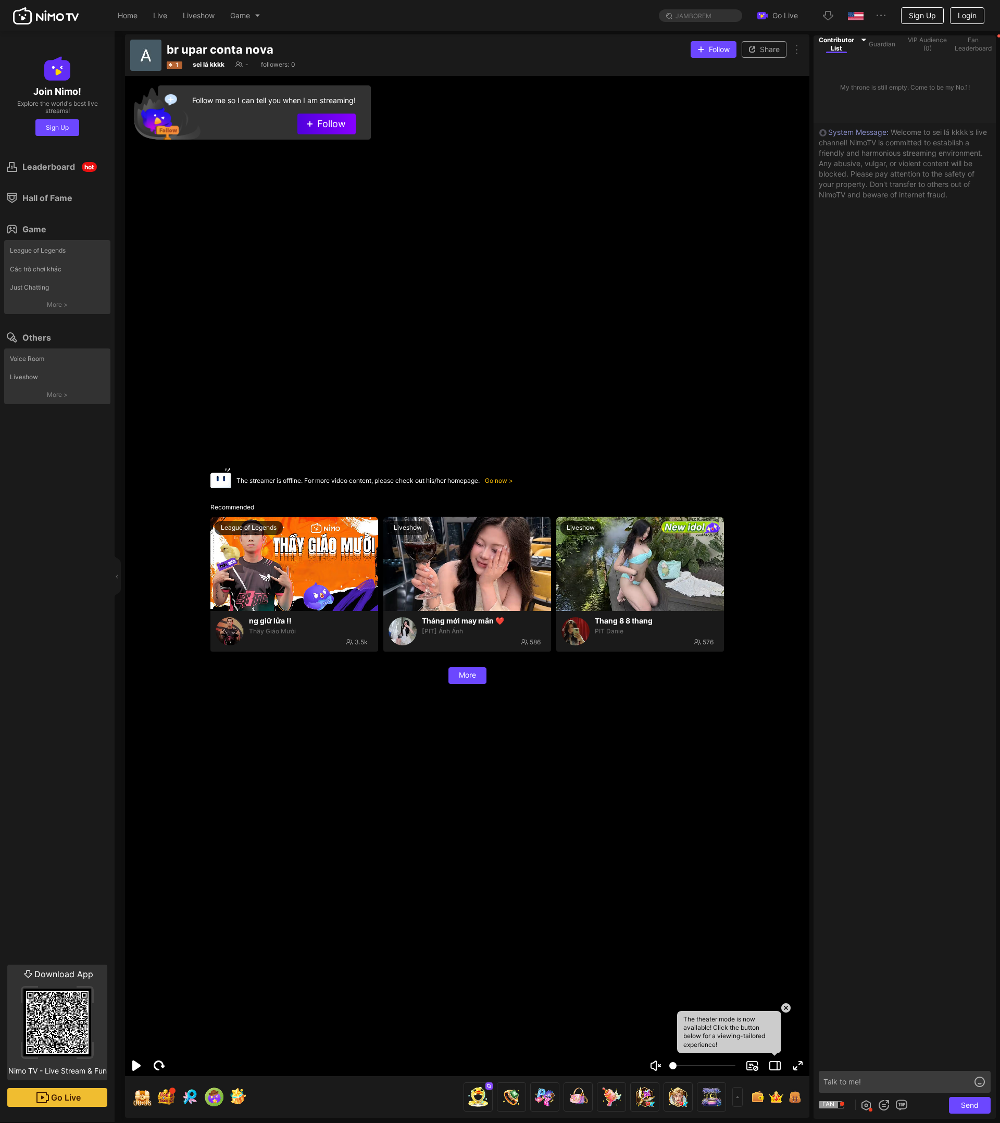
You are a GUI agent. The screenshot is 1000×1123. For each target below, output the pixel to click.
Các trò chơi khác (35, 269)
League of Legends (38, 250)
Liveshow (24, 377)
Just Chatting (29, 287)
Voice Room (27, 359)
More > (57, 304)
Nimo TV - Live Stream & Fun (57, 1022)
